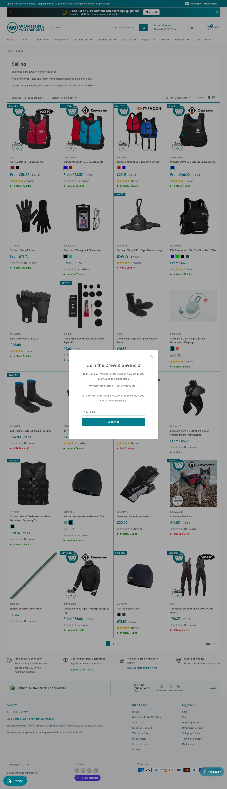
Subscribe (113, 421)
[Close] (151, 356)
